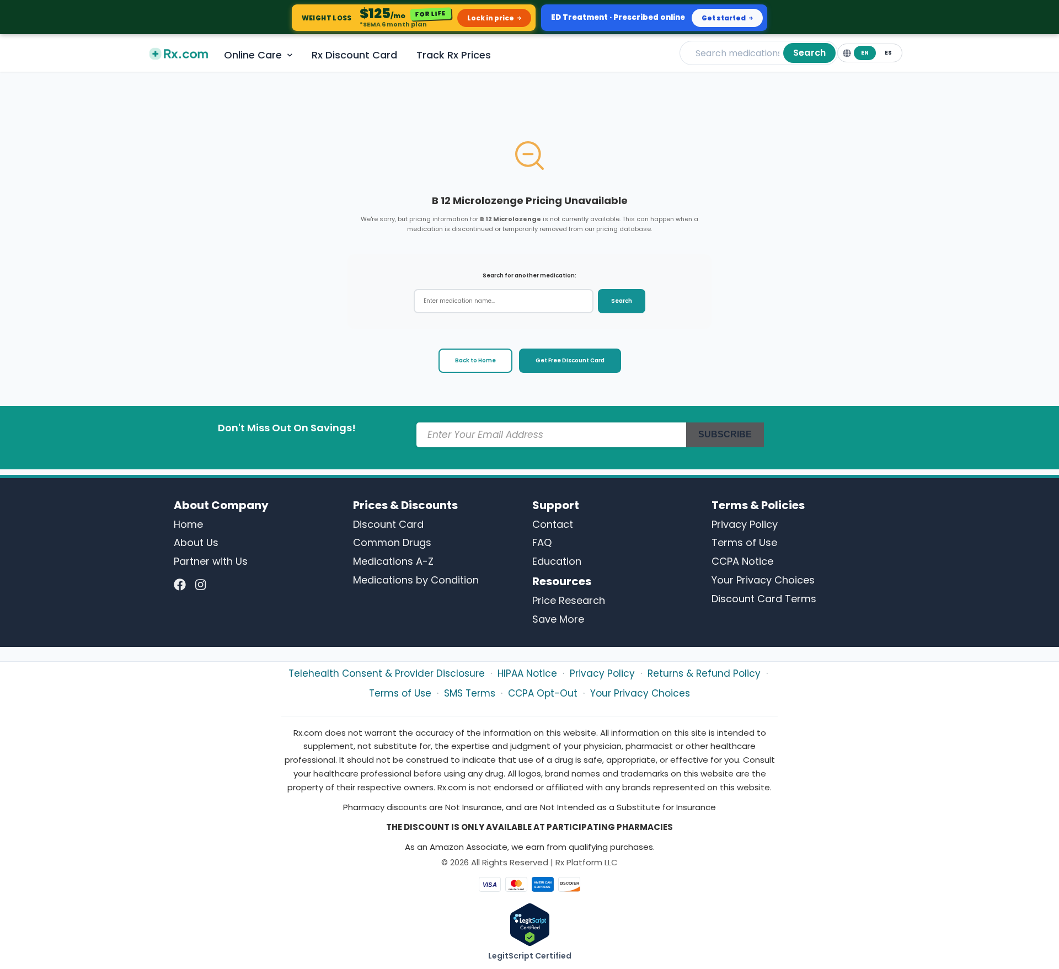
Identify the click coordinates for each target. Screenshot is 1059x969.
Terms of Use (744, 542)
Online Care (253, 55)
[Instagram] (200, 584)
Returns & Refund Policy (704, 673)
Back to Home (475, 360)
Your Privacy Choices (763, 580)
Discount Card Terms (764, 599)
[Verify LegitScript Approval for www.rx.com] (530, 924)
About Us (196, 542)
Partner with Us (211, 561)
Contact (552, 524)
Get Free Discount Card (570, 360)
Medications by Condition (416, 580)
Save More (558, 619)
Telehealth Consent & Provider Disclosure (386, 673)
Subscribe (725, 434)
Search (809, 52)
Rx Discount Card (354, 55)
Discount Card (388, 524)
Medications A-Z (393, 561)
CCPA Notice (742, 561)
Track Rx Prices (453, 55)
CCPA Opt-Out (542, 693)
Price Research (568, 600)
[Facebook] (180, 584)
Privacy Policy (745, 524)
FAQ (542, 542)
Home (188, 524)
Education (556, 561)
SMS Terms (469, 693)
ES (888, 53)
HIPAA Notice (527, 673)
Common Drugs (392, 542)
